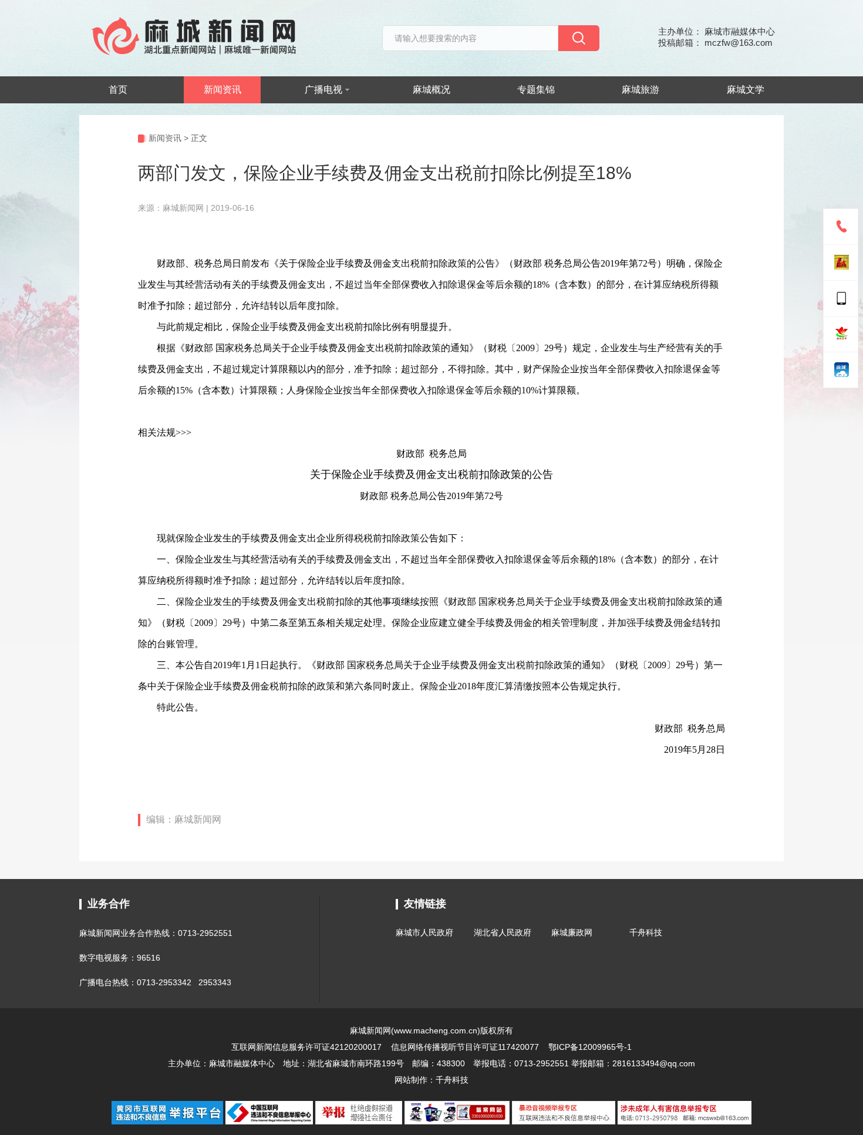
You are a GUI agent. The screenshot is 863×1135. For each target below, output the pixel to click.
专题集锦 (536, 90)
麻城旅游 (640, 90)
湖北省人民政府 (502, 932)
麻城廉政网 (571, 932)
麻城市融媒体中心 (242, 1063)
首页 (118, 90)
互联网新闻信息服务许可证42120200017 (307, 1047)
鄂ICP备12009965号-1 (590, 1047)
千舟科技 (645, 932)
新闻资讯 (222, 90)
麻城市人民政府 (424, 932)
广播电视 (323, 90)
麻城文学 (745, 90)
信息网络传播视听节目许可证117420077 (465, 1047)
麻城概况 (431, 90)
